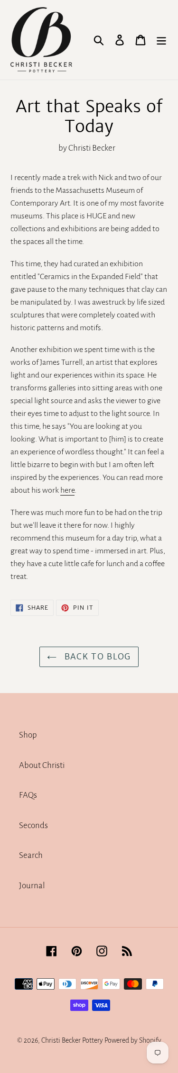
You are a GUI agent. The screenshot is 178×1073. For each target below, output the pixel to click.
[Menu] (161, 40)
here (67, 490)
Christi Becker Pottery (72, 1040)
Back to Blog (96, 656)
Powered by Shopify (132, 1040)
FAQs (28, 795)
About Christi (42, 765)
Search (31, 855)
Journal (32, 885)
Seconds (33, 825)
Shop (28, 734)
